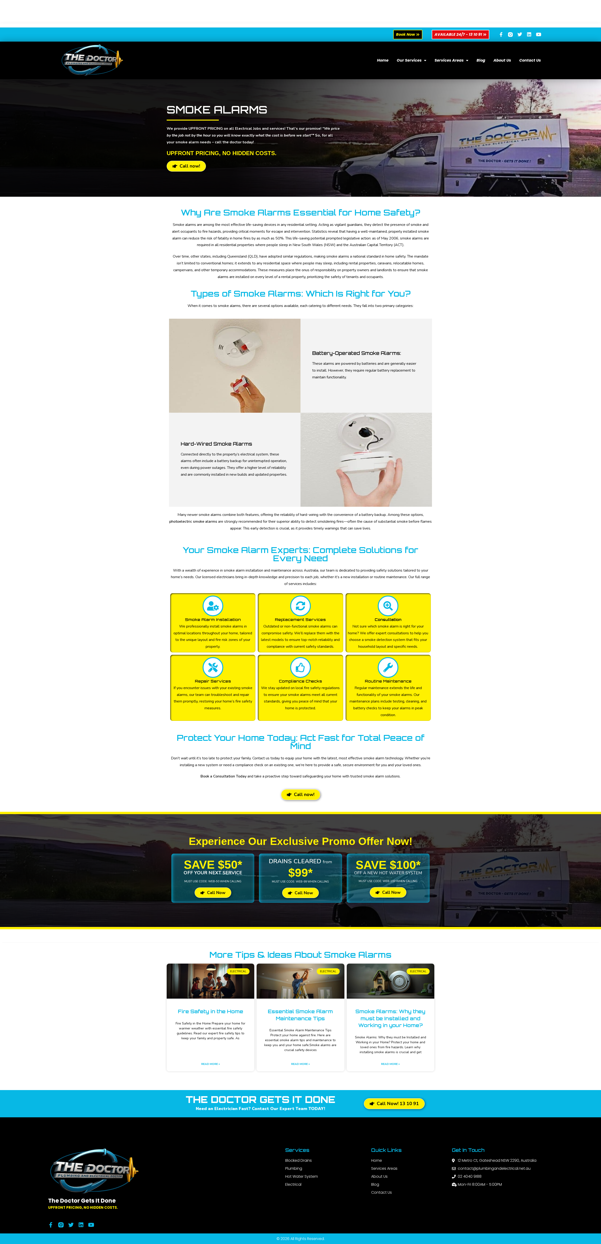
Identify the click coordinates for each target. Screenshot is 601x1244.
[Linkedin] (529, 34)
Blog (481, 60)
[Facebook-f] (501, 34)
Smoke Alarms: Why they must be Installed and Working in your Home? (390, 1018)
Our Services (409, 60)
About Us (502, 60)
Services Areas (449, 60)
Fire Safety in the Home (210, 1011)
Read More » (210, 1064)
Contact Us (530, 60)
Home (383, 60)
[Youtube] (538, 34)
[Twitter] (519, 34)
